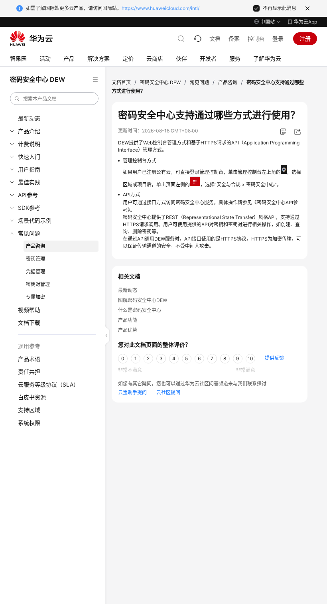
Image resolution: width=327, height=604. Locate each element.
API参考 (28, 194)
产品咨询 (35, 246)
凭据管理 (35, 271)
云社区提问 (168, 392)
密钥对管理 (38, 284)
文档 (215, 38)
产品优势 (127, 330)
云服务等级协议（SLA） (48, 384)
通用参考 (29, 346)
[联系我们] (197, 38)
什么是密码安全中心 (139, 310)
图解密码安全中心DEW (142, 300)
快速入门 (29, 156)
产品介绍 (29, 131)
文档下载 (29, 322)
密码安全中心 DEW (160, 82)
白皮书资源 (32, 397)
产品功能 (127, 320)
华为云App (305, 22)
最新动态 (29, 118)
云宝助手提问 (132, 392)
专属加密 (35, 297)
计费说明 (29, 143)
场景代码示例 (34, 220)
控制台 (256, 38)
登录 (278, 38)
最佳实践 (29, 182)
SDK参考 (29, 207)
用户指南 (29, 169)
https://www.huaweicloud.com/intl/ (160, 8)
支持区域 (29, 410)
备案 (234, 38)
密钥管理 (35, 259)
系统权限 (29, 422)
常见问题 (29, 233)
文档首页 (121, 82)
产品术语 (29, 358)
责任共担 (29, 371)
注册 (305, 38)
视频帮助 (29, 309)
